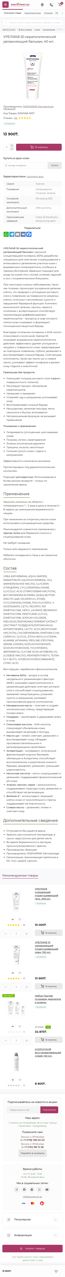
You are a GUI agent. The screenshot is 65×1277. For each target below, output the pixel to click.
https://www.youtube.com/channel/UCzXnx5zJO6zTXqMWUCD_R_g (47, 1189)
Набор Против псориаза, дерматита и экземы (48, 999)
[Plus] (12, 145)
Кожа (37, 29)
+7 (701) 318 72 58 (34, 1147)
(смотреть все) (35, 176)
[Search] (5, 22)
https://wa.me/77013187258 (39, 1189)
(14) (16, 118)
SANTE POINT (9, 29)
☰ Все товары (25, 29)
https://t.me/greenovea (32, 1189)
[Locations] (42, 4)
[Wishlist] (19, 919)
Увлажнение (49, 29)
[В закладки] (56, 1271)
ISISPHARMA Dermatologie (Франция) (28, 107)
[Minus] (12, 149)
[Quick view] (12, 919)
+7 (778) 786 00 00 (34, 1140)
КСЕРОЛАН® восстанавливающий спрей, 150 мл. (48, 1052)
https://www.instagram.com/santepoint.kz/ (17, 1189)
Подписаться (49, 1110)
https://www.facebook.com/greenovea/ (24, 1189)
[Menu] (5, 4)
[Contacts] (51, 4)
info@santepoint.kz (32, 1197)
